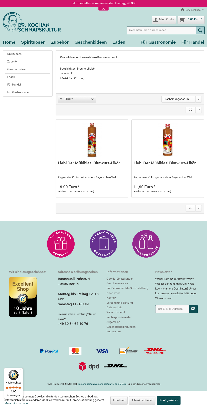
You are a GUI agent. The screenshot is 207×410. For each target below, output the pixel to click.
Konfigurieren (168, 400)
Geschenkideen (16, 69)
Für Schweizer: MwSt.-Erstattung (127, 288)
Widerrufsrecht (116, 312)
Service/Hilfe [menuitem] (192, 10)
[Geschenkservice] (61, 244)
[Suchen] (200, 30)
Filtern (68, 99)
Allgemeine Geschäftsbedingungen (121, 325)
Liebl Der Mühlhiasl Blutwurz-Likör (89, 163)
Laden (11, 77)
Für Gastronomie (18, 92)
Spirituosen (14, 54)
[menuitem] (166, 30)
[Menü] (20, 370)
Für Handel (14, 84)
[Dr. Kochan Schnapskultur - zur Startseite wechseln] (30, 22)
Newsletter (113, 293)
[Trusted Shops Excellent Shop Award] (30, 297)
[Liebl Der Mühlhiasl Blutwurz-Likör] (92, 140)
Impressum (114, 331)
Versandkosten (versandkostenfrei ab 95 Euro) (102, 384)
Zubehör (12, 61)
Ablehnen (119, 400)
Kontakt (111, 298)
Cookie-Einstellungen (120, 279)
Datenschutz (114, 307)
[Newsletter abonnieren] (193, 309)
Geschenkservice (117, 283)
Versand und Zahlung (120, 303)
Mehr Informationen (16, 403)
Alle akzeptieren (142, 400)
